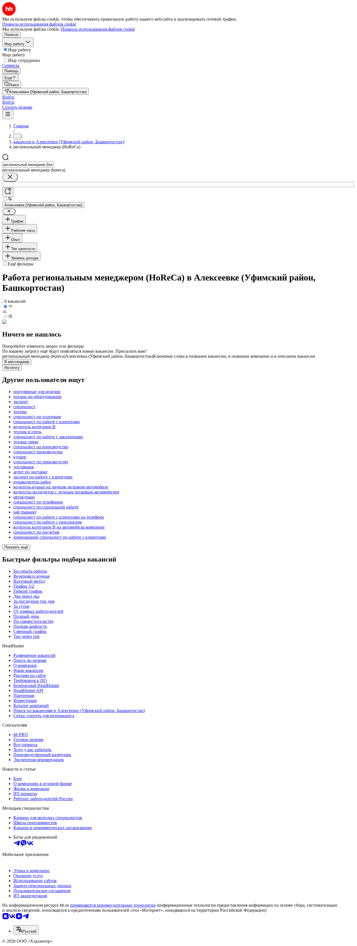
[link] (11, 84)
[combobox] (28, 165)
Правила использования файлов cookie (98, 29)
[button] (8, 97)
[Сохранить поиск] (7, 192)
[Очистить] (10, 177)
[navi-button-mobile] (7, 114)
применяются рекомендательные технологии (113, 905)
